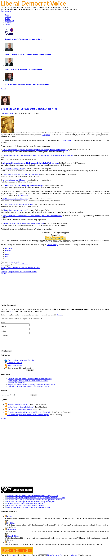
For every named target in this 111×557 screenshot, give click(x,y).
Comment (4, 335)
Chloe (9, 516)
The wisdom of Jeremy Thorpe (13, 169)
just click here (66, 140)
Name (3, 322)
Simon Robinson (13, 536)
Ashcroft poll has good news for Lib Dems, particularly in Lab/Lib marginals (30, 163)
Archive (8, 17)
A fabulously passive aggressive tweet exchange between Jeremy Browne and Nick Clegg (35, 150)
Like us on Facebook (14, 363)
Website (3, 331)
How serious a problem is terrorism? (15, 210)
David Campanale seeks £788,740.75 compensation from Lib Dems (41, 498)
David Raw (11, 523)
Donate (7, 19)
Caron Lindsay (8, 113)
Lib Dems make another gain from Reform (29, 505)
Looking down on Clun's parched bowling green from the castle (40, 500)
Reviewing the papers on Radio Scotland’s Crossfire (19, 272)
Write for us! (9, 21)
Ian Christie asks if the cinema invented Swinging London (38, 496)
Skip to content (6, 11)
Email (3, 327)
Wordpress (13, 555)
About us (8, 23)
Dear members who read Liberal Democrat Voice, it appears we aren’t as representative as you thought (38, 155)
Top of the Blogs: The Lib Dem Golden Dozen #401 (29, 108)
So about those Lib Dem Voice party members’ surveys (23, 185)
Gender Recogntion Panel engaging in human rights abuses (23, 223)
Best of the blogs (23, 264)
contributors (73, 555)
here (11, 311)
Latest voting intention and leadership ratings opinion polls (34, 502)
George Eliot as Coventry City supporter (29, 503)
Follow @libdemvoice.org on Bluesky (20, 360)
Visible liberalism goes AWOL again (15, 199)
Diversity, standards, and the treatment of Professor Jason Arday (29, 379)
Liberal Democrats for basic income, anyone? (18, 204)
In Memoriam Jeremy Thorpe (14, 180)
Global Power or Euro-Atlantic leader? (20, 407)
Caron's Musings (52, 245)
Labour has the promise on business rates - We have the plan (28, 386)
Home (7, 15)
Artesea (27, 555)
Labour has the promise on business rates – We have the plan (28, 415)
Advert (3, 89)
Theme (7, 25)
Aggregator (46, 135)
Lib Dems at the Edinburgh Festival (19, 409)
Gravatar (59, 315)
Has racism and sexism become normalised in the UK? (34, 507)
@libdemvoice (23, 195)
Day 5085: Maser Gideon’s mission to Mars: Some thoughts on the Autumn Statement (32, 216)
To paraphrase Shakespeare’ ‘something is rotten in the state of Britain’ (32, 384)
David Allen (11, 529)
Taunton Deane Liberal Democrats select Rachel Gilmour (20, 268)
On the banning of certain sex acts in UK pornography (21, 174)
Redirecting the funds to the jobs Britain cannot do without (28, 381)
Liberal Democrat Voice (55, 555)
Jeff (8, 542)
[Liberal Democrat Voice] (33, 6)
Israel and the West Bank (16, 383)
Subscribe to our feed (14, 365)
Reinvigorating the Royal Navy (18, 404)
